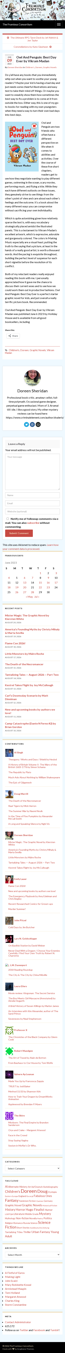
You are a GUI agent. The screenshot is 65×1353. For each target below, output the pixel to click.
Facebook (39, 1330)
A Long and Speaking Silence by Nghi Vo (29, 823)
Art (29, 1187)
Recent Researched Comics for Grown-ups (30, 903)
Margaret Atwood (15, 1296)
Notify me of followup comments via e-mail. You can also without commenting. (32, 522)
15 (40, 582)
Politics (48, 1218)
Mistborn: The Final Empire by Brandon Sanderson (28, 1123)
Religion (9, 1223)
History (10, 1209)
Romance (18, 1223)
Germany (48, 1201)
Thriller (27, 1232)
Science (34, 1223)
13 (24, 582)
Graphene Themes (25, 1349)
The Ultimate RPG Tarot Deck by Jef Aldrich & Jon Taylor (34, 39)
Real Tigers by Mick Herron (22, 805)
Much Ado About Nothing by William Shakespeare (34, 777)
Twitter (24, 1330)
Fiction (32, 1201)
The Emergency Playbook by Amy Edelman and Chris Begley (32, 897)
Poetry (40, 1218)
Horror (20, 1209)
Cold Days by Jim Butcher (21, 927)
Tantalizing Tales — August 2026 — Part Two (32, 674)
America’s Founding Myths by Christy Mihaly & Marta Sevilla (32, 851)
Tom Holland (12, 1292)
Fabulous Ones (43, 1196)
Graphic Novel (13, 1205)
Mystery (45, 1214)
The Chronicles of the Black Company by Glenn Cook (32, 1038)
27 (24, 592)
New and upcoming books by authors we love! (32, 891)
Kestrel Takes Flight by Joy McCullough (29, 685)
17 (56, 582)
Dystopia (52, 1192)
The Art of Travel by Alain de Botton (27, 1057)
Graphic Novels (50, 67)
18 (9, 587)
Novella (33, 1218)
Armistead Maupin (15, 1288)
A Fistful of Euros (15, 1272)
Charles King (12, 1300)
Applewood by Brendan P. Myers (25, 1104)
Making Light (12, 1276)
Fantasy (11, 1200)
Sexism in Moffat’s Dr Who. (22, 1145)
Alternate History (18, 1186)
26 (16, 592)
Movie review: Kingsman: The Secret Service (31, 993)
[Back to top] (57, 1345)
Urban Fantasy (41, 1232)
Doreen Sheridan (15, 67)
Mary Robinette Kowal (18, 1284)
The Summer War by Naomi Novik (25, 811)
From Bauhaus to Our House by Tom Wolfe (30, 1062)
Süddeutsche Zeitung (39, 1228)
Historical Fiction (49, 1205)
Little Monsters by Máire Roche (24, 653)
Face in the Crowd (17, 1135)
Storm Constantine (15, 1304)
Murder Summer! (17, 909)
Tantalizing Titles (14, 1232)
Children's (29, 67)
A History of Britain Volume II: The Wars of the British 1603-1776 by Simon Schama (32, 765)
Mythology (10, 1218)
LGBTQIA (9, 1214)
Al (6, 1186)
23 (48, 587)
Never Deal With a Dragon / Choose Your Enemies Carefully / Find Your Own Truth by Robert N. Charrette (34, 953)
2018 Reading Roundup (20, 969)
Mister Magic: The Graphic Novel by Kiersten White (31, 843)
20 (24, 587)
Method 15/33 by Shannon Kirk (24, 1091)
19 (16, 587)
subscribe (33, 522)
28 (32, 592)
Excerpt (30, 1196)
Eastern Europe (11, 1196)
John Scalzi (11, 1280)
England (22, 1196)
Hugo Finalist (35, 1209)
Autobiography (50, 1186)
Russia (26, 1223)
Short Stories (23, 1227)
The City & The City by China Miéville (27, 974)
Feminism (23, 1201)
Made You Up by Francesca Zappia (26, 1081)
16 (48, 582)
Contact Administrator (18, 1322)
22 (40, 587)
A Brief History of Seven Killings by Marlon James (33, 1006)
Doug (42, 1191)
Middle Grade (31, 1214)
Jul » (36, 596)
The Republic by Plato (19, 772)
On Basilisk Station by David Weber (26, 945)
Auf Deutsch (37, 1187)
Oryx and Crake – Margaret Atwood (27, 1130)
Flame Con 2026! (15, 643)
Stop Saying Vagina (18, 1140)
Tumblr (54, 1330)
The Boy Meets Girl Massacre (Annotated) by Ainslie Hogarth (32, 999)
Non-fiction (22, 1218)
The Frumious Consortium (17, 24)
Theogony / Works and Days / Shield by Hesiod (32, 759)
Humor (49, 1209)
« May (29, 596)
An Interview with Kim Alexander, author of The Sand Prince (33, 1012)
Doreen (38, 67)
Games (39, 1201)
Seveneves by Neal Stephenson (24, 1018)
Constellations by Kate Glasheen (31, 46)
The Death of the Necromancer (24, 664)
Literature (19, 1214)
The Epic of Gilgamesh (20, 782)
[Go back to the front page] (32, 10)
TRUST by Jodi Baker (19, 1086)
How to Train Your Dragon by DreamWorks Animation (30, 1097)
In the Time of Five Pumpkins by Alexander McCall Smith (30, 817)
